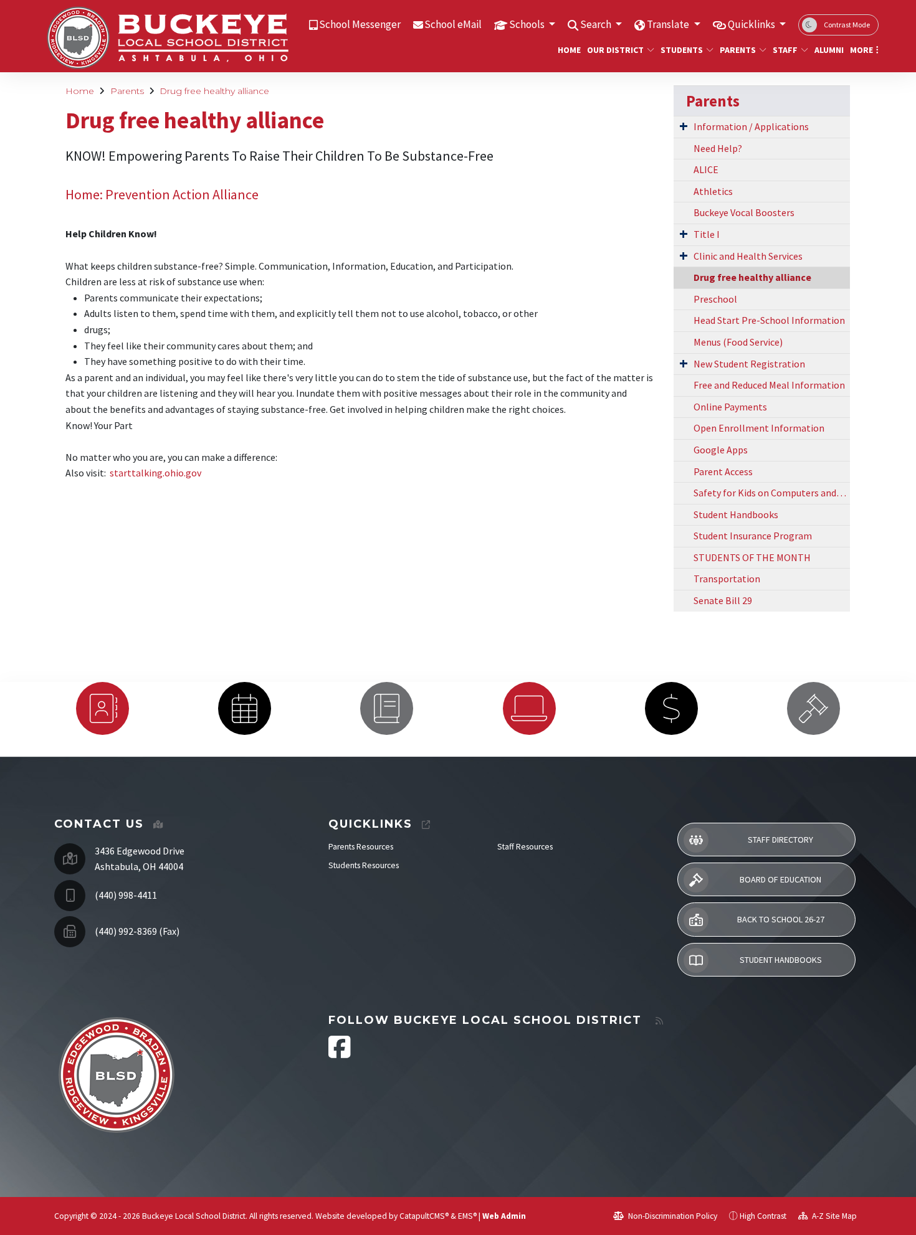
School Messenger (360, 24)
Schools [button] (527, 24)
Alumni (827, 49)
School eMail (453, 24)
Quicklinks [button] (752, 24)
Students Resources (363, 865)
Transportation (727, 578)
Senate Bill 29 (723, 600)
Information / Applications (751, 126)
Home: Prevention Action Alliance (162, 194)
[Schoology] (529, 708)
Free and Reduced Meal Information (769, 385)
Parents (738, 49)
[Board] (814, 708)
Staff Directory (780, 839)
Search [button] (596, 24)
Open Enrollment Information (759, 428)
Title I (707, 234)
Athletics (713, 191)
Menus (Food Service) (738, 342)
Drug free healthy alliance (214, 91)
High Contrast (763, 1216)
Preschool (715, 299)
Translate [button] (669, 24)
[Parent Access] (387, 708)
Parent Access (723, 471)
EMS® (467, 1216)
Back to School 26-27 (780, 919)
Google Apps (721, 449)
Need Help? (718, 148)
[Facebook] (339, 1053)
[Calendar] (244, 708)
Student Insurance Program (753, 535)
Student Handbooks (736, 514)
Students (682, 49)
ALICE (706, 169)
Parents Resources (360, 846)
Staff (785, 49)
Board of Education (780, 879)
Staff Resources (525, 846)
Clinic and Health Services (748, 256)
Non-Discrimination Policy (671, 1216)
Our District (615, 49)
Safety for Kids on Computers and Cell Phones (772, 492)
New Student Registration (749, 363)
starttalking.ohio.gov (155, 472)
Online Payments (730, 406)
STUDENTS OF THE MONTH (752, 557)
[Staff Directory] (102, 708)
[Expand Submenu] (683, 126)
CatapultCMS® (424, 1216)
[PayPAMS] (671, 708)
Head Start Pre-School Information (769, 320)
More (861, 49)
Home (568, 49)
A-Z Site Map (833, 1216)
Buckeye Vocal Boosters (744, 212)
